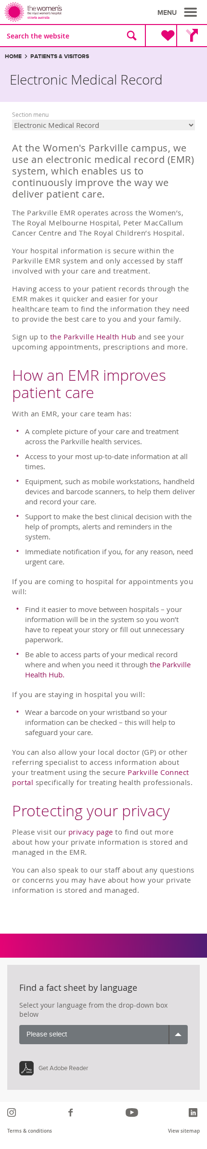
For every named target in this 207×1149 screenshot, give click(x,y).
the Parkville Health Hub (93, 336)
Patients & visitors (59, 56)
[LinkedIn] (194, 1112)
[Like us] (72, 1112)
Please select (46, 1034)
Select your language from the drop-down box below (93, 1009)
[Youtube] (133, 1112)
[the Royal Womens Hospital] (55, 12)
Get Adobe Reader (63, 1068)
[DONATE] (160, 35)
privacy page (90, 832)
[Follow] (12, 1112)
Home (13, 56)
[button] (178, 12)
